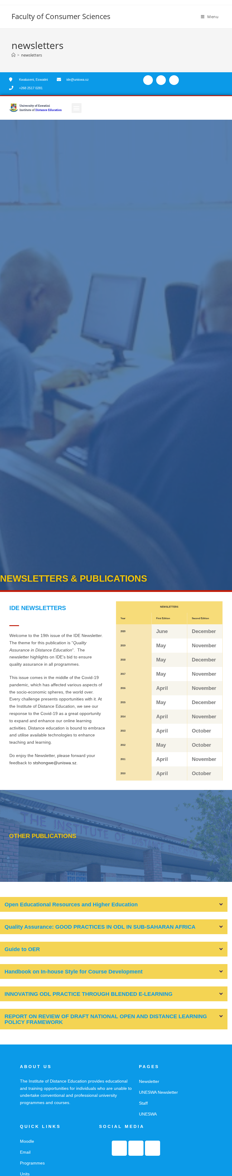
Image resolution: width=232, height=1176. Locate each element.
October (201, 731)
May (161, 645)
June (162, 631)
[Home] (13, 55)
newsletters (31, 55)
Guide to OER (22, 949)
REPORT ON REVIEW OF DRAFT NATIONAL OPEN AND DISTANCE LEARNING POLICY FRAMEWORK (106, 1019)
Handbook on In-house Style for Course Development (74, 972)
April (162, 688)
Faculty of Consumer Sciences (60, 16)
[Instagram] (174, 80)
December (204, 631)
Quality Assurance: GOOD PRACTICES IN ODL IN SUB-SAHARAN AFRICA (100, 927)
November (204, 645)
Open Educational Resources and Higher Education (71, 904)
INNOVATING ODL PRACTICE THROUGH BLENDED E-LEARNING (88, 994)
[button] (77, 108)
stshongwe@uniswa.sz (54, 762)
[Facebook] (148, 80)
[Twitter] (161, 80)
